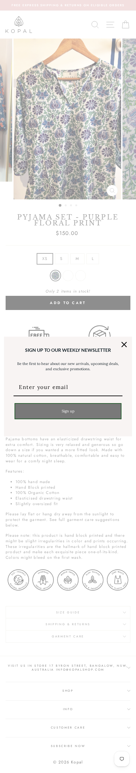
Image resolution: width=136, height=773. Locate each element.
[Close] (124, 344)
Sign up (68, 411)
